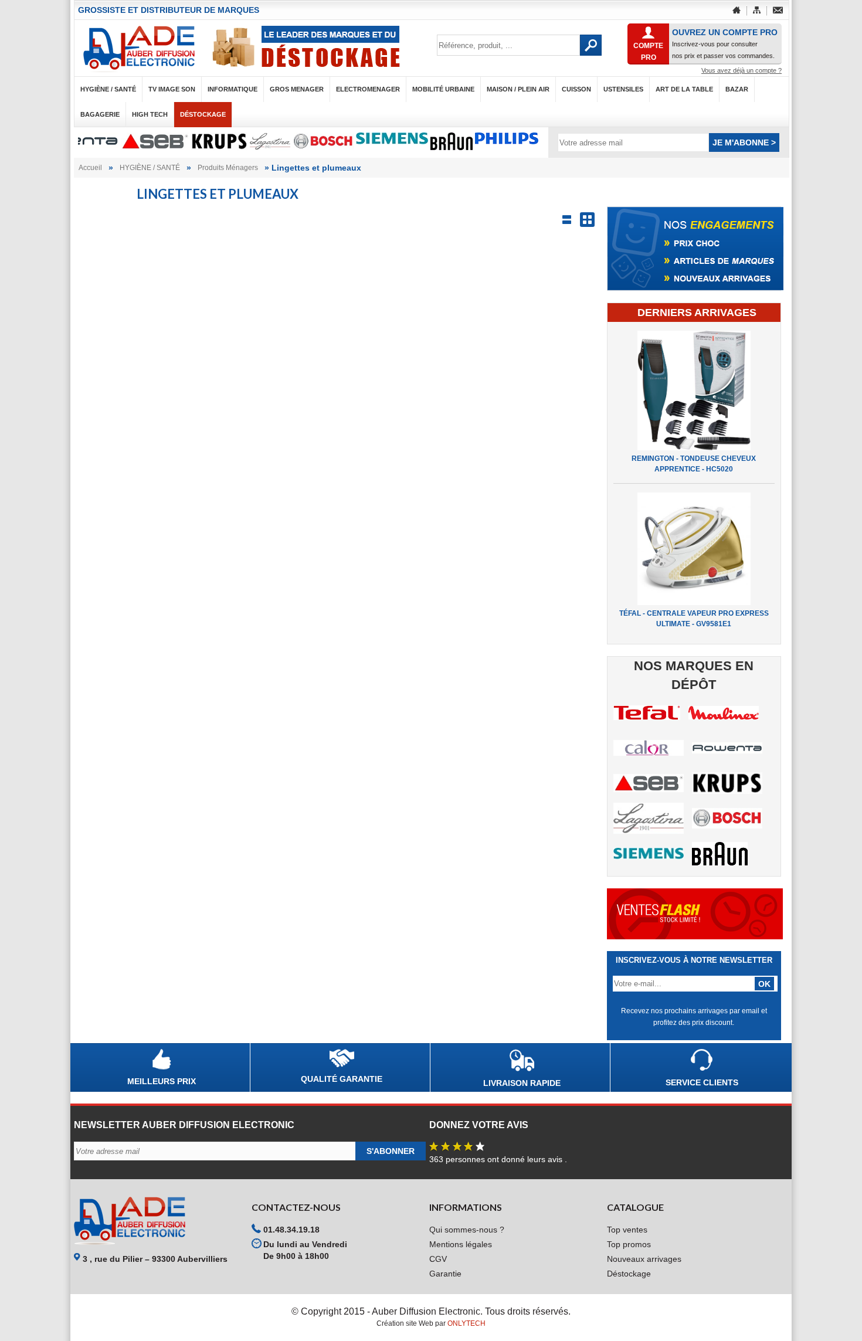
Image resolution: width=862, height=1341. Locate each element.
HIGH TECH (150, 114)
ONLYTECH (466, 1323)
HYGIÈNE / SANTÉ (108, 89)
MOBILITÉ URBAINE (443, 89)
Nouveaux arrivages (644, 1259)
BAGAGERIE (100, 114)
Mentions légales (460, 1244)
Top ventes (627, 1229)
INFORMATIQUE (232, 89)
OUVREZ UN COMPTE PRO (725, 32)
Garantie (445, 1273)
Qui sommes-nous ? (466, 1229)
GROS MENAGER (297, 89)
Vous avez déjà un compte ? (741, 70)
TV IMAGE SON (171, 89)
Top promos (629, 1244)
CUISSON (576, 89)
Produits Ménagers (228, 168)
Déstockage (203, 114)
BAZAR (736, 89)
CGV (438, 1259)
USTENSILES (623, 89)
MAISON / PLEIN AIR (518, 89)
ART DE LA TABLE (684, 89)
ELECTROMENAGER (368, 89)
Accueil (90, 168)
